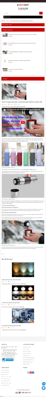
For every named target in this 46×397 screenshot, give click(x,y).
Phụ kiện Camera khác (5, 385)
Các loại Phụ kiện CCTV (5, 380)
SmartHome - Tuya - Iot (27, 347)
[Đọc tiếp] (24, 283)
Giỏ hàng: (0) (8, 17)
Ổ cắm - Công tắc (26, 349)
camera (3, 81)
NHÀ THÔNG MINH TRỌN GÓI (28, 359)
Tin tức (7, 20)
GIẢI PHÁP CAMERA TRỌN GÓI (29, 357)
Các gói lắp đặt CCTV (5, 372)
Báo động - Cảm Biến (26, 353)
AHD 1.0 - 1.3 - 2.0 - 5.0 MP (6, 376)
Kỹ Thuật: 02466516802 (30, 1)
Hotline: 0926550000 (21, 1)
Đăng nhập (7, 1)
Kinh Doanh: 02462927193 (39, 1)
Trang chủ (3, 20)
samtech (16, 81)
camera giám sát (10, 81)
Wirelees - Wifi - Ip (4, 374)
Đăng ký (3, 1)
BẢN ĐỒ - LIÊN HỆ (26, 364)
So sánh (1, 396)
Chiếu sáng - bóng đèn (27, 351)
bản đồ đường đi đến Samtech (24, 389)
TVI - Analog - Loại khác (5, 378)
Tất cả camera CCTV (5, 370)
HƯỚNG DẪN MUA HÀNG (27, 362)
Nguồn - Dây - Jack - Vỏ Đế (6, 383)
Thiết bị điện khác (26, 355)
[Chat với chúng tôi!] (43, 388)
